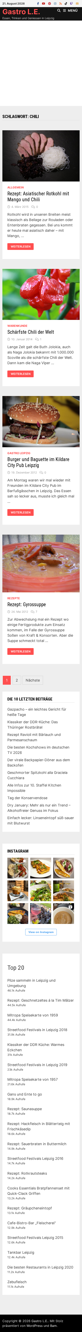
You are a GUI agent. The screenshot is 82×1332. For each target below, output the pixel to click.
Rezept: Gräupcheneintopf (29, 1208)
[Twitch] (72, 3)
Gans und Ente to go (24, 1094)
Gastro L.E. (21, 11)
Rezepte (13, 598)
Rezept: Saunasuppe (24, 1109)
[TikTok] (66, 3)
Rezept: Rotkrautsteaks (27, 1173)
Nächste (33, 680)
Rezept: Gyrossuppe (26, 604)
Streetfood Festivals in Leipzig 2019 (37, 1065)
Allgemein (15, 187)
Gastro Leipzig (18, 453)
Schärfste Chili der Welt (30, 332)
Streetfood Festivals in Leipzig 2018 (37, 1030)
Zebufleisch (17, 1282)
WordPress (34, 1326)
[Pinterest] (50, 3)
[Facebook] (38, 3)
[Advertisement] (41, 63)
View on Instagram (41, 932)
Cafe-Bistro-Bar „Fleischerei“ (31, 1223)
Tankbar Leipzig (20, 1252)
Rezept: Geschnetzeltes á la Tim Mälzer (40, 1000)
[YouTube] (44, 3)
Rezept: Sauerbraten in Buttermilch (36, 1144)
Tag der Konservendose (27, 798)
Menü (73, 10)
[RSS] (61, 3)
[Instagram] (55, 3)
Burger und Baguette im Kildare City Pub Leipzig (38, 462)
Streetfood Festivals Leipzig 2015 (35, 1238)
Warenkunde (17, 325)
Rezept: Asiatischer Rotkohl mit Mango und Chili (38, 196)
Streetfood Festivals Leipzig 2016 (35, 1158)
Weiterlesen (20, 246)
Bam (53, 1326)
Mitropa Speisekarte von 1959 (32, 1015)
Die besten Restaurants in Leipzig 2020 (40, 1267)
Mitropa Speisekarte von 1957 (32, 1079)
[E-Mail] (77, 3)
